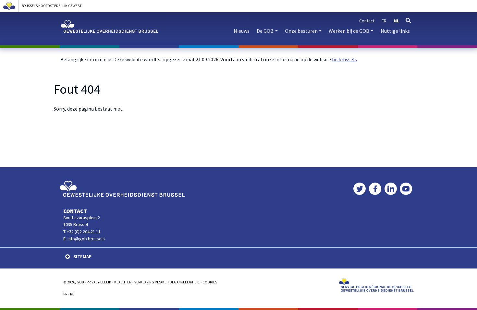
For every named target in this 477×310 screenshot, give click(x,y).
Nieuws (242, 31)
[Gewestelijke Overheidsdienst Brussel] (122, 188)
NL (72, 294)
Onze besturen (301, 31)
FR (65, 294)
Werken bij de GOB (349, 31)
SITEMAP (82, 256)
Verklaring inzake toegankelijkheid (167, 282)
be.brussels (344, 59)
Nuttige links (395, 31)
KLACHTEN (122, 282)
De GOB (265, 31)
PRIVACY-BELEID (99, 282)
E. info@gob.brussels (84, 239)
